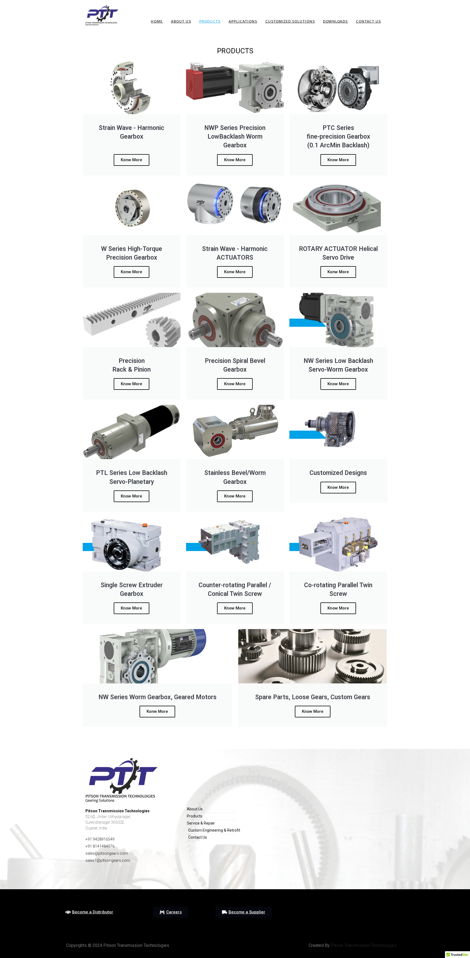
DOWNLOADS (335, 21)
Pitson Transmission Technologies (363, 945)
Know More (235, 159)
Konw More (157, 711)
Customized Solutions (290, 21)
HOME (157, 21)
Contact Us (368, 21)
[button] (89, 912)
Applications (242, 21)
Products (209, 21)
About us (181, 21)
